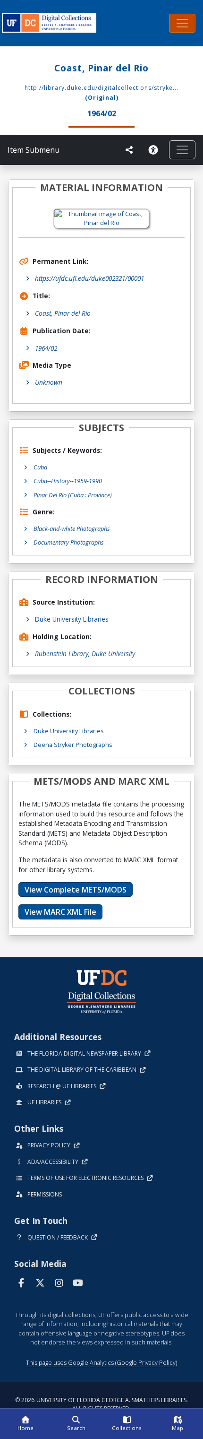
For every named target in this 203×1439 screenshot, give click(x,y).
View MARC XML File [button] (60, 912)
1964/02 (46, 348)
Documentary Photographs (69, 542)
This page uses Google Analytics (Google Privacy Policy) (101, 1362)
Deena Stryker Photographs (73, 744)
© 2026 (101, 1404)
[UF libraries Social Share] (129, 150)
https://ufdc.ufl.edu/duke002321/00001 (89, 278)
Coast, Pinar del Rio (63, 313)
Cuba (40, 467)
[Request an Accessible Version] (154, 149)
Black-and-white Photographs (72, 528)
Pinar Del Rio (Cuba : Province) (73, 495)
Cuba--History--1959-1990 (68, 481)
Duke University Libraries (72, 619)
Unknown (48, 382)
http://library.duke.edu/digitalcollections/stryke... (101, 88)
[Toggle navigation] (182, 23)
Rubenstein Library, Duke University (85, 653)
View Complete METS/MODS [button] (76, 889)
